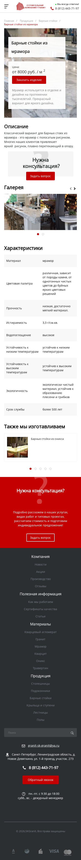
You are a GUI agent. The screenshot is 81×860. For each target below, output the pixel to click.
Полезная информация (40, 593)
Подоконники (40, 691)
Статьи (40, 616)
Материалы (40, 624)
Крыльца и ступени (41, 705)
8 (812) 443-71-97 (67, 8)
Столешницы (40, 684)
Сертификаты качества (40, 609)
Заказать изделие (29, 80)
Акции (40, 572)
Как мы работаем (40, 602)
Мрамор (41, 646)
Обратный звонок (40, 780)
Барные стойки (41, 698)
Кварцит (40, 654)
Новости (41, 564)
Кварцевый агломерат (41, 632)
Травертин (40, 668)
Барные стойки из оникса (47, 439)
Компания (40, 556)
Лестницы (40, 712)
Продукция (40, 675)
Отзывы (40, 586)
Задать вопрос (40, 176)
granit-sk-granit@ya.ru (43, 745)
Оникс (40, 661)
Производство (41, 579)
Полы (40, 720)
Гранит (40, 639)
